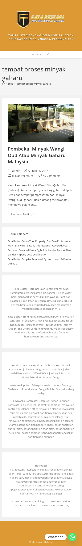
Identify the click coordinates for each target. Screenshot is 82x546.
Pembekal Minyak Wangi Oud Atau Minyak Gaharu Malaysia (37, 155)
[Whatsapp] (72, 537)
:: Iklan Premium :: (23, 176)
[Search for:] (47, 54)
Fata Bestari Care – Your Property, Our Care (32, 241)
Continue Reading (24, 214)
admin (16, 171)
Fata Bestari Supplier (19, 259)
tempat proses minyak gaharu (34, 83)
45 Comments (51, 176)
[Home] (3, 83)
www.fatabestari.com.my (55, 505)
